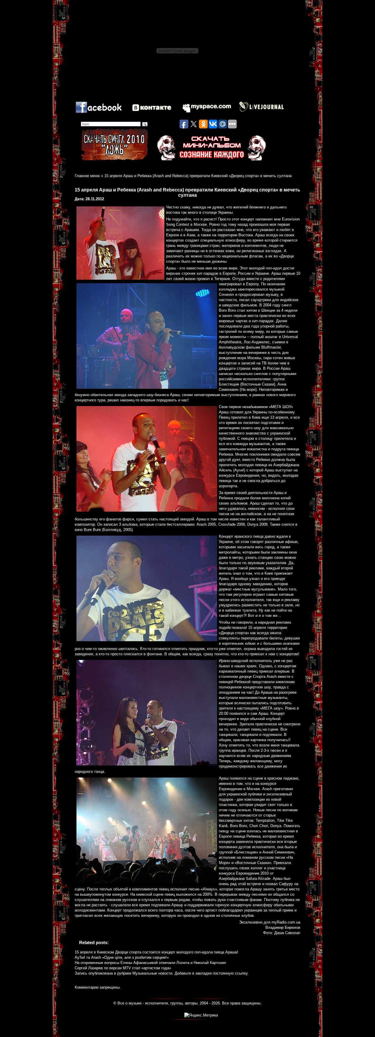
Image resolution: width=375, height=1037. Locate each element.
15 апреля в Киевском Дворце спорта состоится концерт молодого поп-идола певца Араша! (156, 952)
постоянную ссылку (230, 973)
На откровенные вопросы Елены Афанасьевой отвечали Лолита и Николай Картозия (150, 962)
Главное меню (87, 176)
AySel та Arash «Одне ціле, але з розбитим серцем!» (122, 957)
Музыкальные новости (152, 973)
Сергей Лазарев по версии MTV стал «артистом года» (123, 968)
